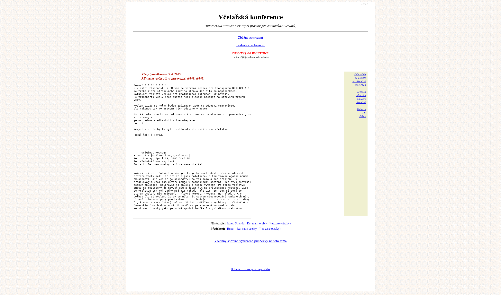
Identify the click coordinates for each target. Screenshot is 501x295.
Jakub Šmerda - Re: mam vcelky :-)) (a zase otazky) (259, 223)
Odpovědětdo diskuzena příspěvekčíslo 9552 (359, 79)
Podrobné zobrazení (250, 45)
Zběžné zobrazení (250, 37)
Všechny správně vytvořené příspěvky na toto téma (250, 240)
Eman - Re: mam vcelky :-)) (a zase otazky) (253, 228)
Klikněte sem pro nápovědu (250, 268)
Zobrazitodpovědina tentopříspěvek (361, 97)
